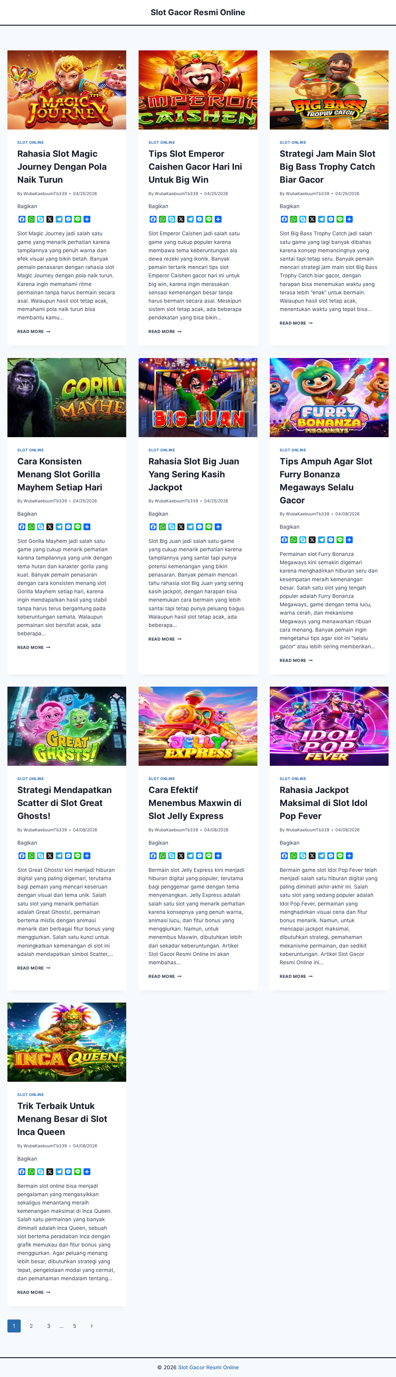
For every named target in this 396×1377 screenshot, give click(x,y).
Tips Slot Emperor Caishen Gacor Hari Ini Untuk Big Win (195, 166)
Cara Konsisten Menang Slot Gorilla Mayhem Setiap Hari (59, 474)
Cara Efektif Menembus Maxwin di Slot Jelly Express (195, 803)
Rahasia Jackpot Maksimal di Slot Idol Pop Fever (324, 803)
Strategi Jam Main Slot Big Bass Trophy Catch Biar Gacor (328, 166)
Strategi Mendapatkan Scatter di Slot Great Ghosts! (64, 803)
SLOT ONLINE (30, 142)
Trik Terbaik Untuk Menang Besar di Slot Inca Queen (62, 1119)
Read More (33, 331)
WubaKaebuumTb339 (45, 193)
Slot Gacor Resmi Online (208, 1367)
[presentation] (66, 90)
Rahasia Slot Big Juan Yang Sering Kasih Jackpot (193, 474)
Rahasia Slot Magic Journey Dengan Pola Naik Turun (62, 166)
